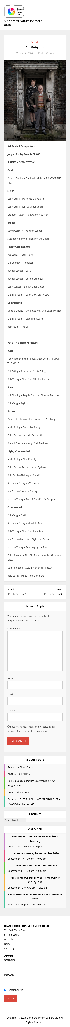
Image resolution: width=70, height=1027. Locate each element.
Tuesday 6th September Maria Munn (35, 865)
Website (11, 710)
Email (11, 694)
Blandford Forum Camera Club (23, 23)
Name (11, 678)
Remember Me (14, 989)
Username (9, 959)
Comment (13, 628)
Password (9, 974)
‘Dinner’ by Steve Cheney (21, 767)
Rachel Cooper (46, 53)
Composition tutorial (19, 792)
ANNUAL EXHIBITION (19, 774)
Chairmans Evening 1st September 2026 (35, 853)
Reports (35, 42)
